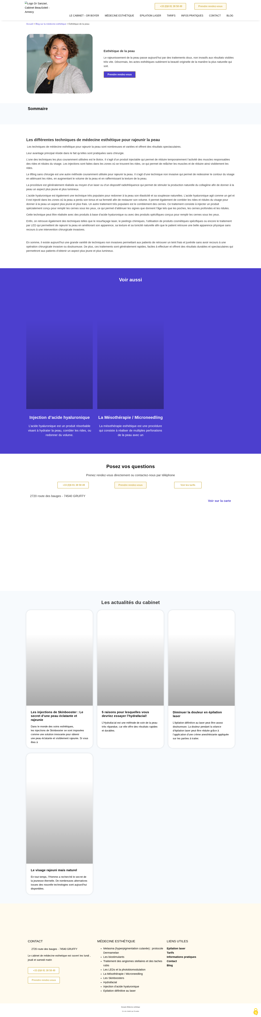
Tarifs (171, 15)
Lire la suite (59, 439)
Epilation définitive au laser (119, 990)
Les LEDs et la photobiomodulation (124, 969)
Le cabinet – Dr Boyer (84, 15)
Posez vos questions (130, 466)
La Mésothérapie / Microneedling (130, 417)
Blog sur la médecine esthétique (50, 24)
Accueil (29, 24)
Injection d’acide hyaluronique (59, 417)
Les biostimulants (113, 956)
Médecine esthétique (119, 15)
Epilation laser (176, 948)
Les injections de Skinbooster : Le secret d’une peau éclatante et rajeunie (57, 715)
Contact (215, 15)
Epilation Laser (150, 15)
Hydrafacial (110, 982)
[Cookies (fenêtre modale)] (255, 1012)
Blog (230, 15)
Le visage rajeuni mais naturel (54, 870)
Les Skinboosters (113, 978)
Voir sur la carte (219, 500)
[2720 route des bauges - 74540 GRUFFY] (27, 495)
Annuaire (124, 1007)
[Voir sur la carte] (233, 500)
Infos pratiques (192, 15)
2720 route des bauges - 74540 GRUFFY (57, 496)
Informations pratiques (181, 956)
